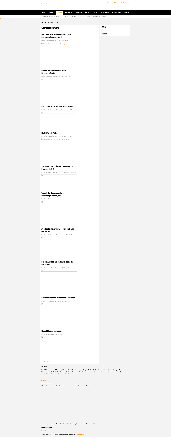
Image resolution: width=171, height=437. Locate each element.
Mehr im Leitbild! (65, 374)
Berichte (59, 12)
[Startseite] (50, 5)
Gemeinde (82, 16)
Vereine (95, 12)
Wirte (68, 16)
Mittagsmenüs (105, 12)
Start (43, 12)
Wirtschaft (74, 16)
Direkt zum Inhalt (5, 19)
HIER (93, 424)
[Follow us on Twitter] (43, 381)
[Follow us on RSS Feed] (45, 381)
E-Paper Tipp (68, 12)
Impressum (44, 433)
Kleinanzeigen (116, 12)
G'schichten (103, 16)
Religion (88, 16)
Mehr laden (46, 361)
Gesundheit (95, 16)
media (81, 434)
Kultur (57, 16)
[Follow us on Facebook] (42, 381)
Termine (51, 12)
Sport (63, 16)
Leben (52, 16)
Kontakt (126, 12)
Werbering (79, 12)
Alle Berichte (45, 16)
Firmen (87, 12)
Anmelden (44, 431)
